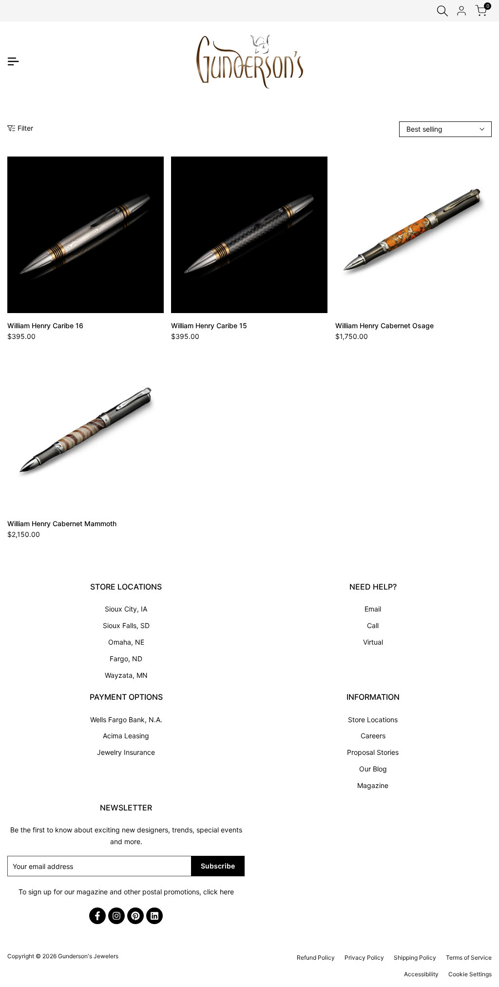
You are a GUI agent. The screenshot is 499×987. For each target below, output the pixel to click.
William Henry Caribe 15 (209, 325)
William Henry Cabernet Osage (384, 325)
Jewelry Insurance (126, 752)
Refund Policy (316, 957)
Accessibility (421, 974)
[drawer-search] (442, 11)
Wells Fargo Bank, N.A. (126, 719)
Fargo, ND (126, 658)
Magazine (372, 785)
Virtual (373, 642)
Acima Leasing (126, 735)
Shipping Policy (415, 957)
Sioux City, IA (126, 609)
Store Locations (373, 719)
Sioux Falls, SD (126, 625)
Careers (373, 735)
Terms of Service (469, 957)
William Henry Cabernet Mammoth (61, 523)
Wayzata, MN (126, 675)
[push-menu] (13, 61)
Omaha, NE (126, 642)
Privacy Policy (364, 957)
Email (373, 609)
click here (218, 892)
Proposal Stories (373, 752)
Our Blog (373, 769)
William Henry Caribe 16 (45, 325)
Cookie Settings (470, 974)
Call (373, 625)
